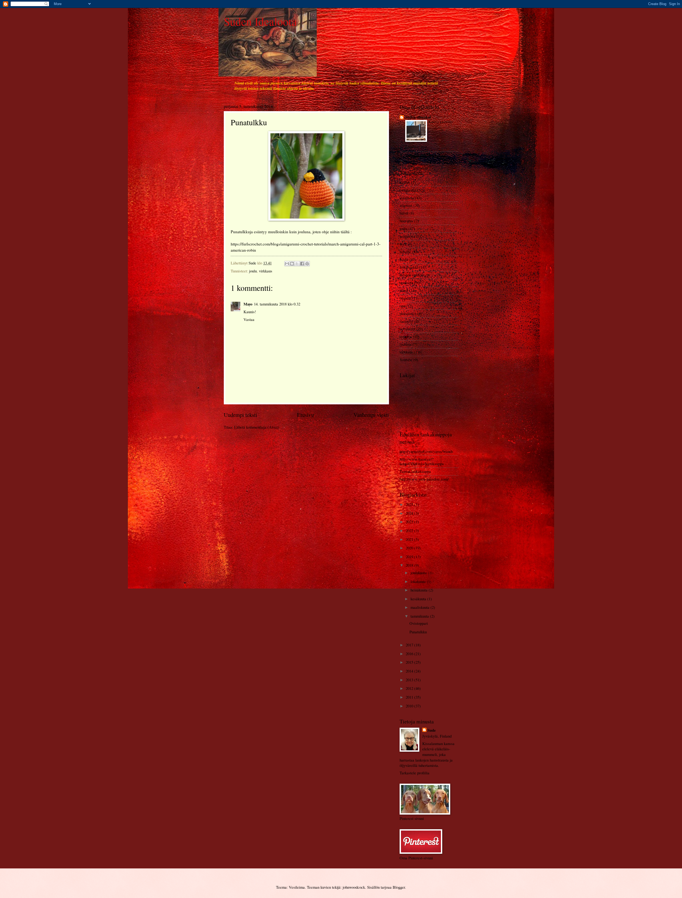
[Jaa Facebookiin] (302, 263)
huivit (404, 213)
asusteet (406, 205)
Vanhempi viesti (371, 414)
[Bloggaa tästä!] (292, 263)
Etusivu (305, 414)
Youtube (406, 359)
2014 (410, 671)
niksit (404, 290)
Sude (432, 730)
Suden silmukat (418, 117)
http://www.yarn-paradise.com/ (424, 479)
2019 (410, 556)
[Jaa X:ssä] (297, 263)
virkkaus (265, 270)
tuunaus (406, 344)
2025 (410, 504)
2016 (410, 653)
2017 (410, 644)
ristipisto (406, 321)
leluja (404, 259)
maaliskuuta (421, 607)
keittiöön (406, 236)
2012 (410, 688)
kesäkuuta (419, 598)
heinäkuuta (420, 590)
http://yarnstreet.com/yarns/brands (426, 451)
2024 (410, 513)
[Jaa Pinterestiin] (307, 263)
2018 (410, 565)
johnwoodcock (354, 887)
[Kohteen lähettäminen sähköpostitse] (287, 263)
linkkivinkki (409, 267)
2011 (410, 697)
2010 (410, 705)
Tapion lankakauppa (415, 471)
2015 (410, 662)
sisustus (406, 336)
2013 (410, 679)
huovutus (406, 220)
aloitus (405, 182)
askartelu (407, 197)
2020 (410, 547)
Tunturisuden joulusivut (425, 156)
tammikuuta (420, 616)
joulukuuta (419, 572)
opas (403, 305)
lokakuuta (419, 581)
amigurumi (408, 190)
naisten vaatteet (412, 274)
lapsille (405, 251)
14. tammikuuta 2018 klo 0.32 (277, 304)
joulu (253, 270)
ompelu (405, 298)
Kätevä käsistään (440, 121)
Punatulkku (418, 631)
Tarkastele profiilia (414, 772)
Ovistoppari (418, 623)
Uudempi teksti (240, 414)
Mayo (247, 304)
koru (403, 244)
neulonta (406, 282)
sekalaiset (407, 328)
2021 (410, 539)
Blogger (399, 887)
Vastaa (248, 319)
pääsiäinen (408, 313)
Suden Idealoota (260, 21)
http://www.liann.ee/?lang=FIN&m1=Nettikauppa (422, 461)
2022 (410, 530)
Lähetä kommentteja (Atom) (256, 427)
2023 (410, 521)
